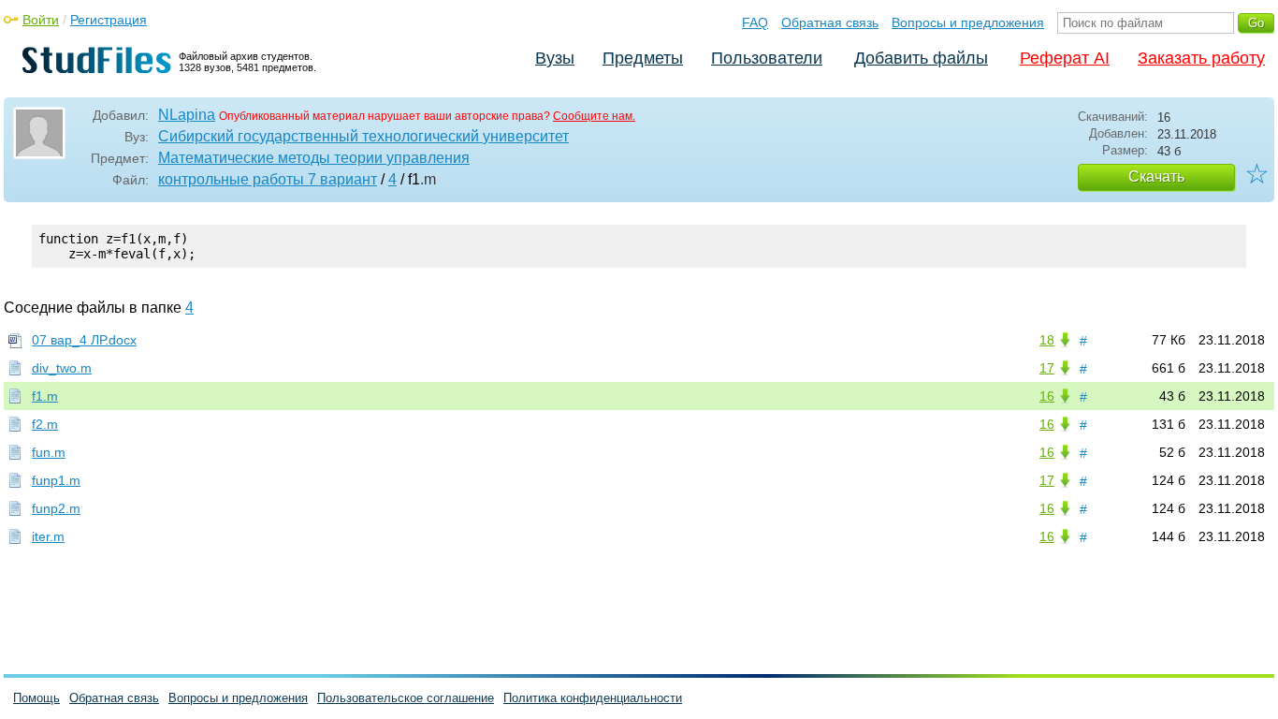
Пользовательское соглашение (405, 698)
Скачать (1156, 176)
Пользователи (766, 58)
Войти (40, 19)
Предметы (643, 58)
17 (1046, 367)
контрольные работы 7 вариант (267, 179)
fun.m (48, 452)
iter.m (48, 536)
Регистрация (108, 19)
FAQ (755, 22)
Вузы (554, 58)
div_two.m (62, 367)
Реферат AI (1065, 58)
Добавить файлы (921, 58)
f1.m (45, 396)
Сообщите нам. (594, 116)
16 (1046, 396)
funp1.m (56, 480)
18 (1046, 339)
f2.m (45, 424)
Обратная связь (830, 22)
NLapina (186, 115)
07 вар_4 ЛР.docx (84, 339)
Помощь (36, 698)
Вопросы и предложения (968, 22)
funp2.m (56, 508)
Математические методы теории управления (314, 158)
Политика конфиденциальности (592, 698)
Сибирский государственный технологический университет (363, 136)
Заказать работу (1201, 58)
